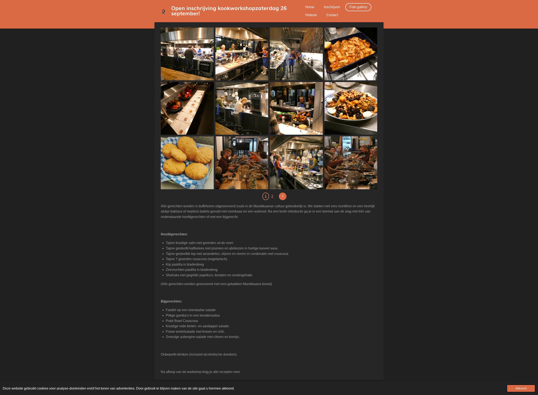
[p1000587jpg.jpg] (296, 108)
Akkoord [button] (521, 388)
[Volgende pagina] (282, 196)
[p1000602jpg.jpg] (242, 54)
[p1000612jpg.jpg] (351, 163)
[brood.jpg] (187, 163)
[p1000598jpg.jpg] (242, 108)
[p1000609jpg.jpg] (242, 163)
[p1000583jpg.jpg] (187, 108)
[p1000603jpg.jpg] (351, 54)
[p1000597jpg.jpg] (187, 54)
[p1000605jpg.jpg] (351, 108)
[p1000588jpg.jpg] (296, 163)
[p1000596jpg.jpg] (296, 54)
